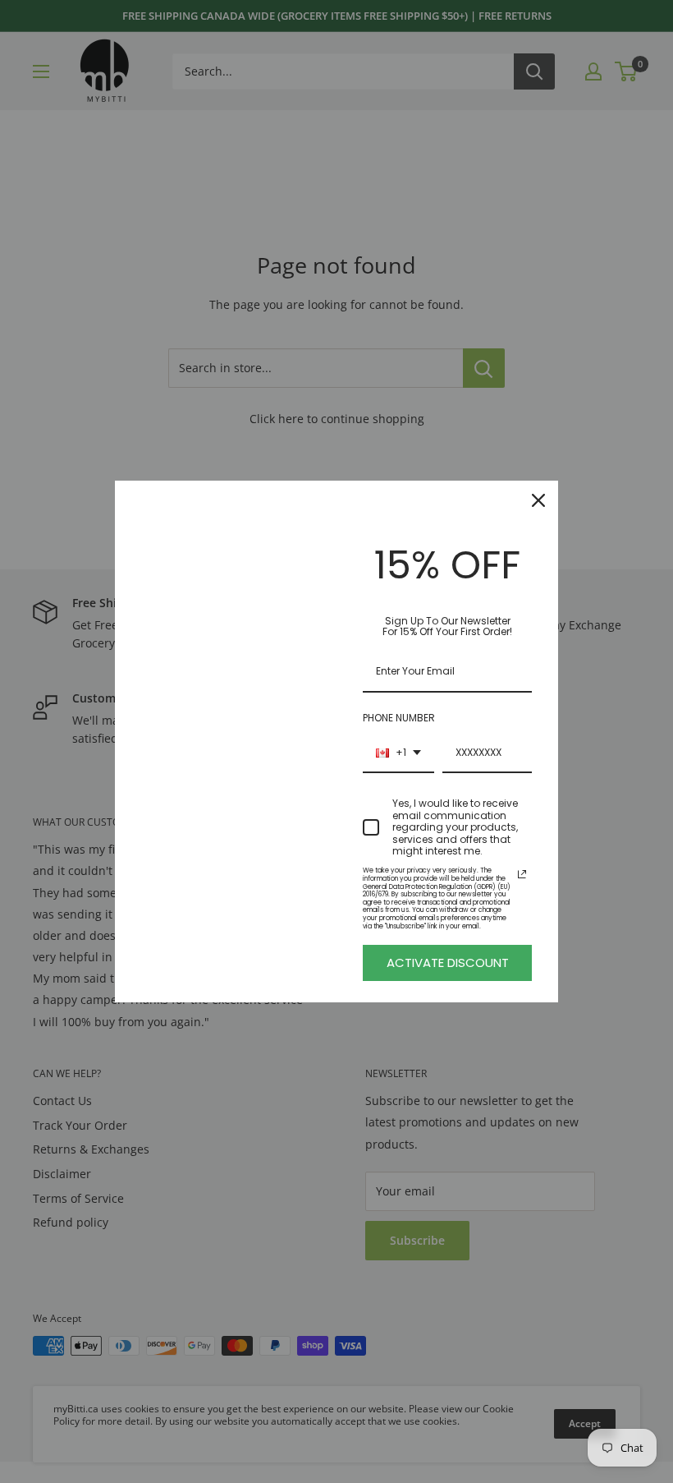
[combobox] (398, 753)
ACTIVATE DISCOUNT (448, 962)
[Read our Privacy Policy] (522, 874)
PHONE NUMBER (399, 718)
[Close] (538, 500)
